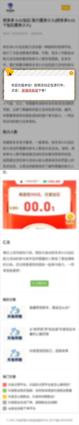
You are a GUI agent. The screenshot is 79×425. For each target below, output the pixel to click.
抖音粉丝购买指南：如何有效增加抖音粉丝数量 (40, 390)
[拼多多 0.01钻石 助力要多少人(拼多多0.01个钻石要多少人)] (39, 232)
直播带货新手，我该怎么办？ (50, 307)
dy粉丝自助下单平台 (22, 408)
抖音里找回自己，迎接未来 (48, 351)
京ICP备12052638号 (61, 420)
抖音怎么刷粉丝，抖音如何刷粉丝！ (32, 396)
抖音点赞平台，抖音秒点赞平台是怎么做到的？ (40, 384)
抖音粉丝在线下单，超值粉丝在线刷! (33, 402)
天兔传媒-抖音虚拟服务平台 (32, 420)
